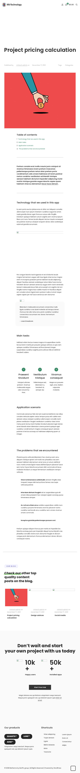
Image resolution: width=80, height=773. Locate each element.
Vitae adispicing (49, 734)
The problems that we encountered (32, 149)
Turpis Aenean (49, 738)
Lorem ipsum (67, 734)
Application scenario (26, 146)
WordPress (57, 768)
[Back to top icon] (73, 768)
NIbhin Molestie (49, 745)
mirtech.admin (21, 65)
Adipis (64, 745)
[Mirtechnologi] (12, 4)
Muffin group (24, 768)
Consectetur (66, 742)
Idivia (45, 748)
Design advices (37, 615)
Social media (60, 615)
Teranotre (47, 752)
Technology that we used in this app (31, 139)
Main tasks (22, 142)
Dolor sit (65, 738)
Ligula (46, 741)
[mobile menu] (55, 4)
